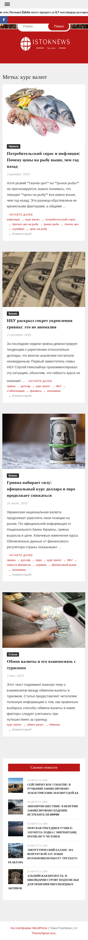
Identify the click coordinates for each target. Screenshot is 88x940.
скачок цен (71, 224)
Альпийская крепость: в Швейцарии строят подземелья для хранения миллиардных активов (43, 882)
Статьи (13, 654)
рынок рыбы (51, 224)
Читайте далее (21, 214)
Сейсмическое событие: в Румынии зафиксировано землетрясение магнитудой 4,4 (52, 789)
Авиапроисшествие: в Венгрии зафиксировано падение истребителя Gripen (52, 810)
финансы (36, 390)
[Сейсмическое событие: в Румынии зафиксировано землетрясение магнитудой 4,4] (15, 785)
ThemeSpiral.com (44, 933)
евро (39, 560)
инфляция (13, 219)
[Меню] (7, 4)
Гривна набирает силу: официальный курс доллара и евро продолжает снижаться (41, 488)
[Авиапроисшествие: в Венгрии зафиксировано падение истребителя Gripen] (15, 807)
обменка (54, 724)
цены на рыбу (38, 229)
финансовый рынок (64, 564)
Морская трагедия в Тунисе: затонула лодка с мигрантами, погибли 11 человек (52, 832)
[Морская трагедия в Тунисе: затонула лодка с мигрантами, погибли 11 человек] (15, 828)
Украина (14, 146)
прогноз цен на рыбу (25, 224)
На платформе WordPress (28, 928)
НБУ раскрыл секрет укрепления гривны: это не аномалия (39, 323)
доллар (25, 386)
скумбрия (18, 229)
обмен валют (35, 724)
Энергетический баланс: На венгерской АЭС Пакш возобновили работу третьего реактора (42, 856)
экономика (53, 390)
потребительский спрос (60, 219)
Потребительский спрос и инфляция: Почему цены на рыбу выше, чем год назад (43, 159)
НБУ (58, 386)
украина (41, 564)
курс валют (32, 219)
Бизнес (13, 313)
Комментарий (21, 233)
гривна (11, 386)
